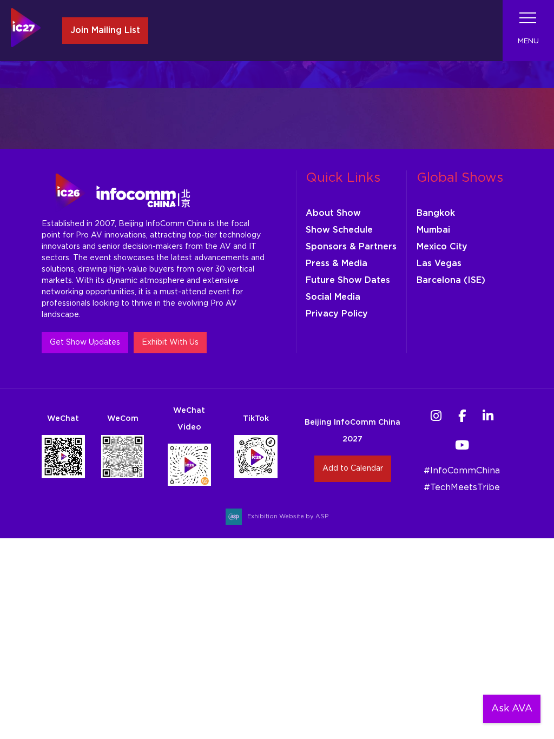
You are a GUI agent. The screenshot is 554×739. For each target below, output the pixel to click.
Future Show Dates (348, 280)
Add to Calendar (352, 468)
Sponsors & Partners (351, 246)
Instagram (435, 415)
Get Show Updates (85, 342)
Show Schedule (339, 230)
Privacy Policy (337, 313)
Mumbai (433, 230)
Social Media (333, 297)
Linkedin (487, 415)
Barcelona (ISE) (451, 280)
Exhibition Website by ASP (287, 516)
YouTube (461, 445)
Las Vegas (439, 263)
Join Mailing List (105, 30)
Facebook (461, 415)
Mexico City (442, 246)
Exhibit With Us (170, 342)
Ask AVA (511, 709)
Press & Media (336, 263)
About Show (333, 213)
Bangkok (436, 213)
